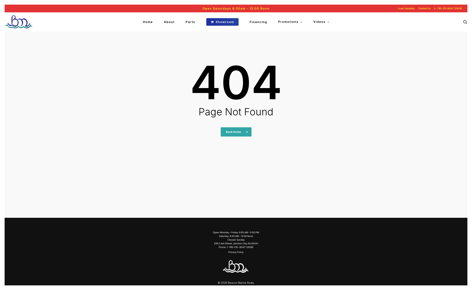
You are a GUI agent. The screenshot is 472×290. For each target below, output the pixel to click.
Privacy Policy (236, 252)
